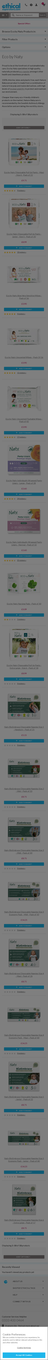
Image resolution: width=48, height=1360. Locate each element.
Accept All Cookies (24, 1355)
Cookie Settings (24, 1348)
